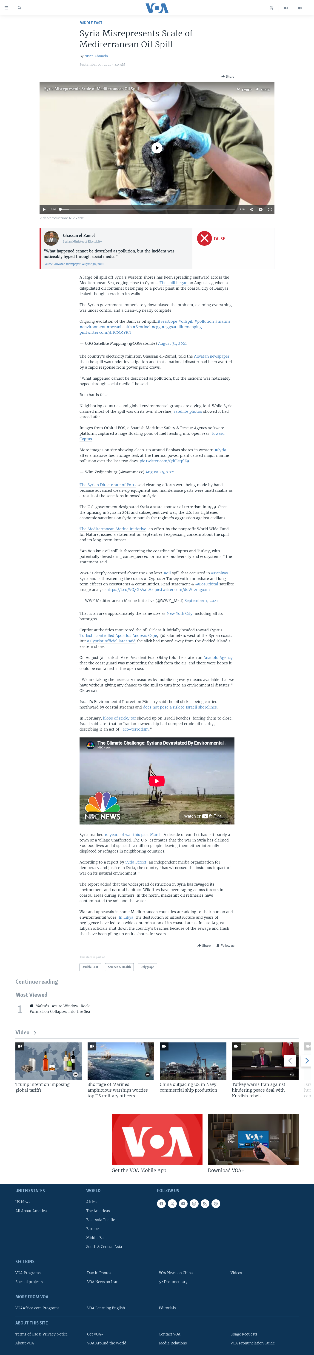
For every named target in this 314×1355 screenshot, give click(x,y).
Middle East (91, 23)
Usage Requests (244, 1334)
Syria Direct (135, 862)
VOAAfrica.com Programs (37, 1308)
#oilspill (185, 321)
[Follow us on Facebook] (161, 1203)
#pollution (204, 321)
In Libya (126, 917)
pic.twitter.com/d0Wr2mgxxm (182, 589)
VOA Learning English (106, 1308)
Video (22, 1033)
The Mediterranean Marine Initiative (113, 529)
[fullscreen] (269, 209)
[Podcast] (215, 1203)
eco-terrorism (136, 729)
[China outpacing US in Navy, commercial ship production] (193, 1061)
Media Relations (173, 1343)
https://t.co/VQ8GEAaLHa (130, 589)
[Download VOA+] (253, 1139)
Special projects (29, 1282)
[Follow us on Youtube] (183, 1203)
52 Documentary (173, 1282)
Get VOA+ (95, 1334)
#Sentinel (141, 327)
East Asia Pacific (100, 1220)
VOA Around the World (106, 1343)
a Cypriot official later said (111, 641)
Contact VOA (169, 1334)
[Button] (227, 76)
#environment (93, 327)
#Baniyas (219, 573)
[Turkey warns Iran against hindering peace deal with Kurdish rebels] (265, 1061)
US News (22, 1202)
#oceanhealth (119, 327)
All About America (31, 1211)
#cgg (156, 327)
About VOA (24, 1343)
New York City (179, 613)
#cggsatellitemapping (182, 327)
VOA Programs (28, 1273)
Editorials (167, 1308)
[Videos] (286, 8)
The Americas (98, 1211)
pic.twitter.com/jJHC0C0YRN (105, 332)
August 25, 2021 (160, 472)
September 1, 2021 (201, 600)
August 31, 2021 (172, 343)
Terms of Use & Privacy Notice (41, 1334)
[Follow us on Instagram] (194, 1203)
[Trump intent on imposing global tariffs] (48, 1061)
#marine (223, 321)
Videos (236, 1273)
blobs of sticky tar (119, 718)
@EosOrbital (206, 584)
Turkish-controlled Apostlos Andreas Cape (118, 635)
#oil (167, 573)
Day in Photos (99, 1273)
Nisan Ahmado (96, 56)
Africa (91, 1202)
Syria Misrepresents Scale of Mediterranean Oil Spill (91, 89)
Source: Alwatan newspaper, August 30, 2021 (74, 264)
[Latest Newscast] (300, 8)
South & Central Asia (104, 1247)
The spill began (174, 282)
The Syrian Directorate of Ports (108, 485)
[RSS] (205, 1203)
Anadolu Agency (218, 657)
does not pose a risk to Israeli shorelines (180, 707)
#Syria (220, 450)
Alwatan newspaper (211, 356)
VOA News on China (176, 1273)
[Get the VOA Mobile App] (157, 1139)
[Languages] (272, 8)
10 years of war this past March (133, 834)
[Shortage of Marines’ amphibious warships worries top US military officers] (121, 1061)
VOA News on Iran (102, 1282)
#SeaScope (167, 321)
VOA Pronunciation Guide (253, 1343)
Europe (92, 1229)
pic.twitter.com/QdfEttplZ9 (164, 461)
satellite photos (188, 411)
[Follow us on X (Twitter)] (172, 1203)
